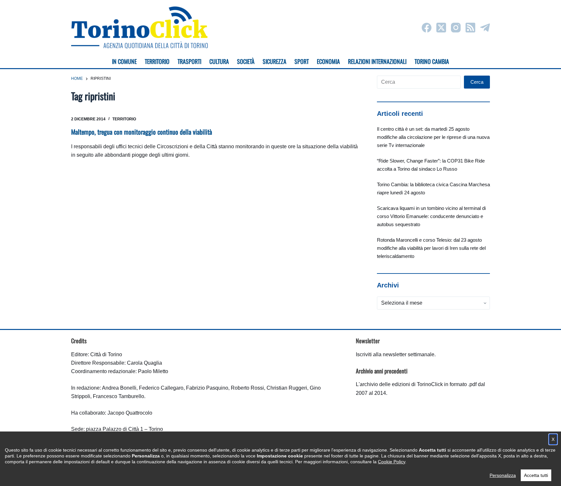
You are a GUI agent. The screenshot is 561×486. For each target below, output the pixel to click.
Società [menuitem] (246, 61)
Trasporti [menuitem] (189, 61)
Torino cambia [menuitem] (432, 61)
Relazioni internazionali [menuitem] (377, 61)
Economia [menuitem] (328, 61)
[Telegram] (485, 27)
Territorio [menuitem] (157, 61)
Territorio (124, 119)
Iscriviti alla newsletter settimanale (395, 354)
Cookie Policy (391, 461)
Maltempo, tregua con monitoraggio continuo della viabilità (141, 132)
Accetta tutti (536, 475)
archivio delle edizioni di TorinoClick (401, 384)
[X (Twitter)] (441, 27)
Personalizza (503, 475)
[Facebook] (426, 27)
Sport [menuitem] (301, 61)
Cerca (476, 82)
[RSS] (470, 27)
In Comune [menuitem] (124, 61)
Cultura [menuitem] (219, 61)
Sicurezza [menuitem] (274, 61)
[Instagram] (456, 27)
